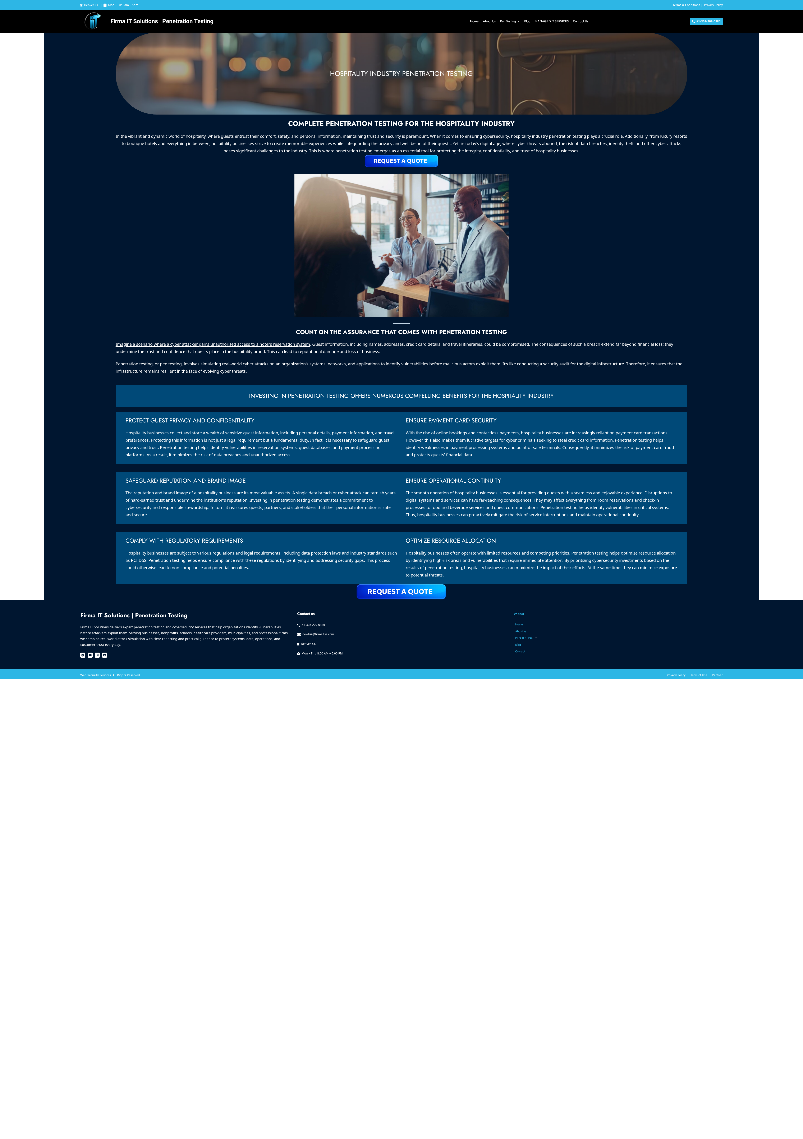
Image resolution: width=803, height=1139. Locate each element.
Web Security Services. (96, 675)
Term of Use (698, 675)
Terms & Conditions (686, 5)
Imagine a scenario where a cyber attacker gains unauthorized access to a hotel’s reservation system (213, 344)
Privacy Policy (713, 5)
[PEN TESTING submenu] (536, 637)
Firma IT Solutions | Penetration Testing (162, 21)
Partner (717, 675)
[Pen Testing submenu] (518, 21)
